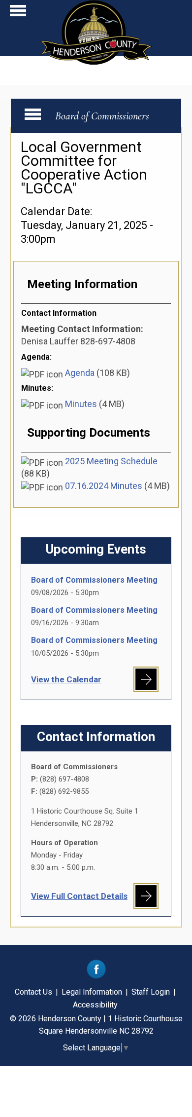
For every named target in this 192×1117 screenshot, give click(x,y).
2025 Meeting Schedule (111, 461)
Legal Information (92, 992)
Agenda (80, 373)
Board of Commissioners (102, 116)
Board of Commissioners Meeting (94, 580)
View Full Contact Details (79, 896)
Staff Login (150, 992)
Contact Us (33, 992)
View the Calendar (66, 679)
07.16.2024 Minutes (103, 486)
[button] (18, 13)
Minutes (81, 404)
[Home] (96, 61)
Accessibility (95, 1004)
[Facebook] (96, 976)
